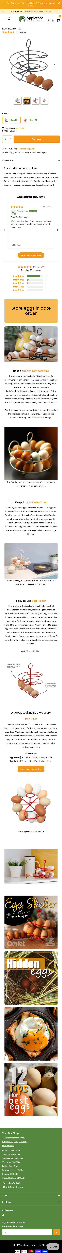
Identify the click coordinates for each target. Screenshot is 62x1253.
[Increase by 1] (11, 136)
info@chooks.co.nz (14, 1187)
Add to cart (37, 139)
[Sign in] (53, 20)
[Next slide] (57, 230)
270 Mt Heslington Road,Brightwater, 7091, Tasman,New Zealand (14, 1141)
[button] (3, 11)
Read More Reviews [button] (31, 255)
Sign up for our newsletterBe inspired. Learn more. (13, 1224)
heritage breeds (28, 11)
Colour (5, 113)
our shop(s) (20, 128)
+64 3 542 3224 (13, 1183)
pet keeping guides (44, 11)
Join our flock (56, 1232)
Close (59, 3)
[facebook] (3, 1215)
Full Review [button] (16, 245)
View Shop (4, 19)
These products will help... (41, 4)
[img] (17, 207)
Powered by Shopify (40, 1245)
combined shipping (25, 148)
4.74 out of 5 (38, 267)
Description (8, 160)
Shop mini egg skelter (31, 768)
